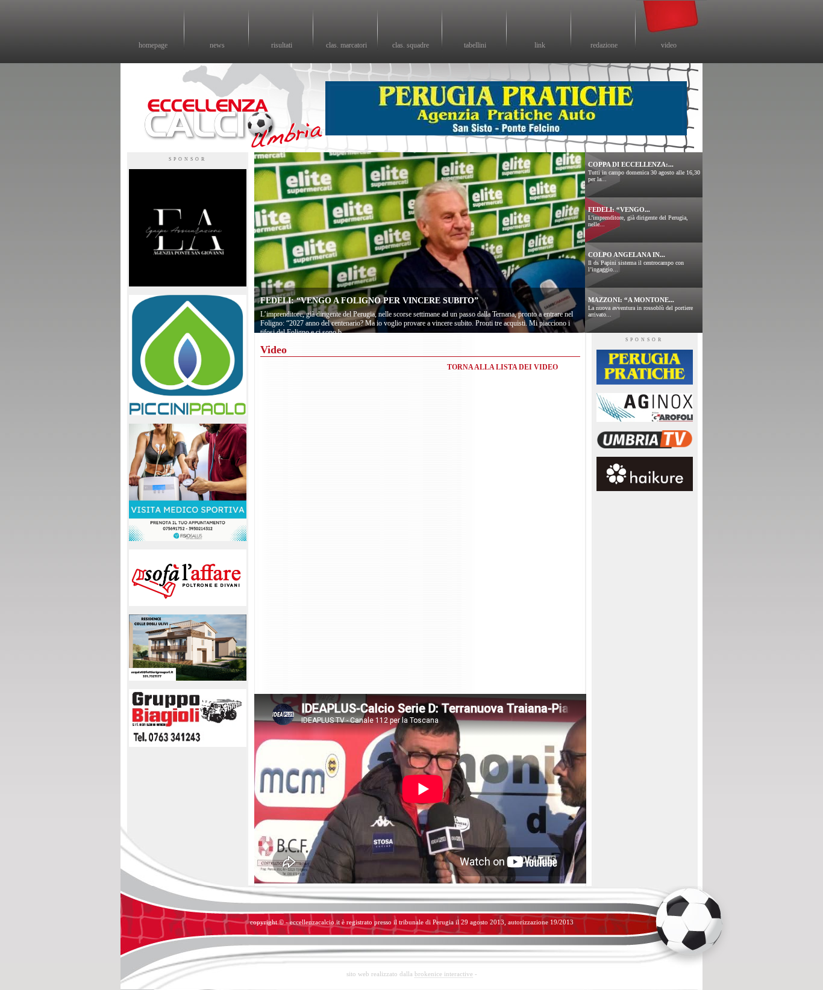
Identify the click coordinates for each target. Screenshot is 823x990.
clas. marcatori (346, 45)
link (539, 45)
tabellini (475, 45)
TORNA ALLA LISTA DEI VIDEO (502, 367)
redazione (604, 45)
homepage (153, 45)
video (669, 45)
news (217, 45)
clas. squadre (410, 45)
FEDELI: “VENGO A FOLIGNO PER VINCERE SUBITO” (369, 300)
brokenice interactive (444, 973)
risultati (281, 45)
